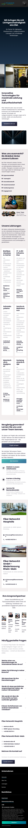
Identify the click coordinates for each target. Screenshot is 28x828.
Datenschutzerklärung (6, 825)
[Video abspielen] (14, 202)
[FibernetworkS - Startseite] (8, 3)
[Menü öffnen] (24, 3)
